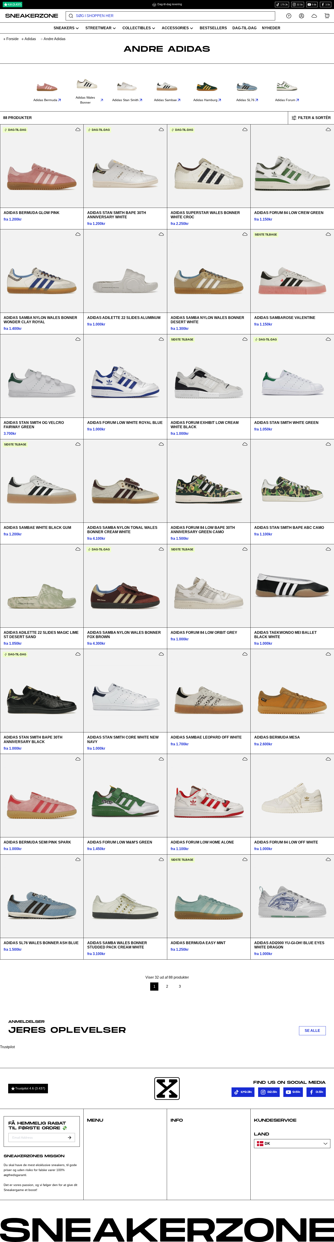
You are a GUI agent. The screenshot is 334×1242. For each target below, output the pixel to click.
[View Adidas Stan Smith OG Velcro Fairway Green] (42, 376)
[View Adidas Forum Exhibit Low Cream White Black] (209, 376)
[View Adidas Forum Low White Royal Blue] (125, 376)
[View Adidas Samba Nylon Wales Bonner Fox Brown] (125, 585)
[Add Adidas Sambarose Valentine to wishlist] (328, 234)
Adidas (30, 39)
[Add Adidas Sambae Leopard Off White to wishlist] (245, 654)
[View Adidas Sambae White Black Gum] (42, 481)
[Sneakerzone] (166, 1088)
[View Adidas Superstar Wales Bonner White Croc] (209, 166)
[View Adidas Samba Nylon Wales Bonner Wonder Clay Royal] (42, 271)
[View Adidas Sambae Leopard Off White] (209, 690)
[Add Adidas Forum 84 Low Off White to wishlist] (328, 759)
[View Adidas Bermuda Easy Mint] (209, 896)
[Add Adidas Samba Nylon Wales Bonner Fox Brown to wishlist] (161, 549)
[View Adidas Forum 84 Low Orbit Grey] (209, 585)
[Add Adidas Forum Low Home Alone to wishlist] (245, 759)
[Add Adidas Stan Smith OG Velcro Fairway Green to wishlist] (78, 339)
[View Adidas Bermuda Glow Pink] (42, 166)
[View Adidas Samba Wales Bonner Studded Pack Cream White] (125, 896)
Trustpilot (7, 1047)
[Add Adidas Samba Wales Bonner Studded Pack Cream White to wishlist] (161, 859)
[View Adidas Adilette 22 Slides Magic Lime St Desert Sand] (42, 585)
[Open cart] (327, 15)
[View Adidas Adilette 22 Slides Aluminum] (125, 271)
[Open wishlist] (314, 15)
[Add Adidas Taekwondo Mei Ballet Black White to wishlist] (328, 549)
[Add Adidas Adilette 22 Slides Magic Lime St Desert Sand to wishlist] (78, 549)
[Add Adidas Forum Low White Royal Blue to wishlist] (161, 339)
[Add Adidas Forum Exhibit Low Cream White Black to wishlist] (245, 339)
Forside (12, 39)
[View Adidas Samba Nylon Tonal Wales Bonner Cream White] (125, 481)
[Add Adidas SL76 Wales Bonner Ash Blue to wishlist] (78, 859)
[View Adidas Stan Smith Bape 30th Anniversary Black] (42, 690)
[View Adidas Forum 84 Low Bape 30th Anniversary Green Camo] (209, 481)
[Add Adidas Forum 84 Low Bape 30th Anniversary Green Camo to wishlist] (245, 444)
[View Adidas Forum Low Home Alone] (209, 795)
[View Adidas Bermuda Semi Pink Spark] (42, 795)
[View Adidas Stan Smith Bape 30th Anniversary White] (125, 166)
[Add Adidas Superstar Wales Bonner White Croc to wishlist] (245, 129)
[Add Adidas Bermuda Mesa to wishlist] (328, 654)
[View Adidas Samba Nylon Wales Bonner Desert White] (209, 271)
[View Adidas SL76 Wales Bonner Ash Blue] (42, 896)
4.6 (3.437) (14, 4)
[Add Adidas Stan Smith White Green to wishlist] (328, 339)
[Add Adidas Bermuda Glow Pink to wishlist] (78, 129)
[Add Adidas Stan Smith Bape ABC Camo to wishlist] (328, 444)
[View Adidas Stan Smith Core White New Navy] (125, 690)
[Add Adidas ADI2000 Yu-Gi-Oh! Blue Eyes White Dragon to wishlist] (328, 859)
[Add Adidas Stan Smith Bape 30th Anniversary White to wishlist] (161, 129)
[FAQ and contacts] (288, 15)
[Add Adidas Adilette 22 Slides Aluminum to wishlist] (161, 234)
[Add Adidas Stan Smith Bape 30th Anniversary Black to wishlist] (78, 654)
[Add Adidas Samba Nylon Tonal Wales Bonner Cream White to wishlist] (161, 444)
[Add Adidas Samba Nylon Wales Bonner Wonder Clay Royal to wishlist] (78, 234)
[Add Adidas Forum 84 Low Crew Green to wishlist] (328, 129)
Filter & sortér (314, 118)
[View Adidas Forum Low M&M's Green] (125, 795)
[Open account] (301, 15)
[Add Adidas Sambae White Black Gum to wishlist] (78, 444)
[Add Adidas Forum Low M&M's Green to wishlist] (161, 759)
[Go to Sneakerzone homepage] (29, 16)
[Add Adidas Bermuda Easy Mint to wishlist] (245, 859)
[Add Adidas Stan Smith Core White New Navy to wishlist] (161, 654)
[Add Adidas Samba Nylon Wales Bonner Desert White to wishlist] (245, 234)
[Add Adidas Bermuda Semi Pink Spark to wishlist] (78, 759)
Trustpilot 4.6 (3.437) (30, 1088)
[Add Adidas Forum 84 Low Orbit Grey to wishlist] (245, 549)
